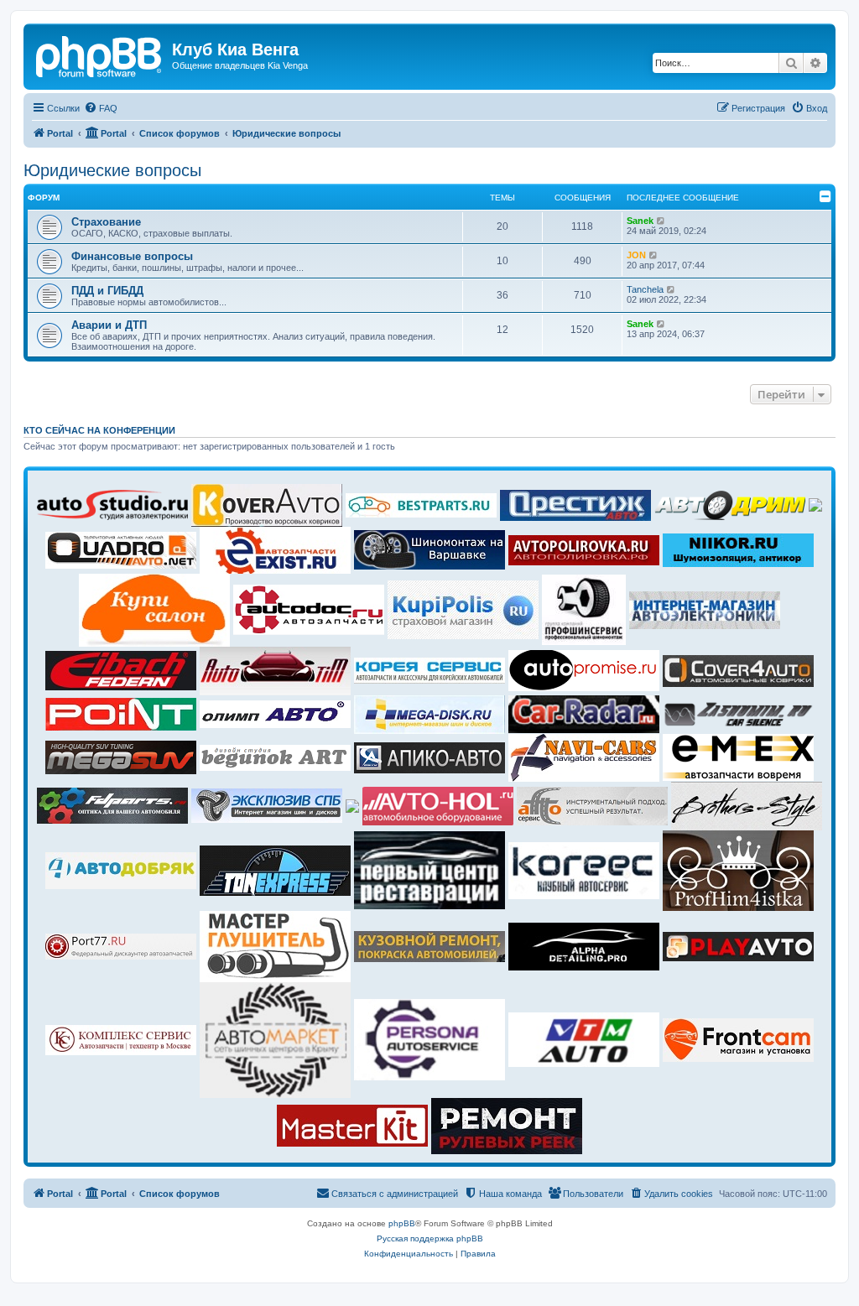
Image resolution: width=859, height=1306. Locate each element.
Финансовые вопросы (132, 256)
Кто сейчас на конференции (99, 430)
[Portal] (100, 54)
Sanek (640, 221)
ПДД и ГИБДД (107, 290)
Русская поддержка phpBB (430, 1238)
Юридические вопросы (112, 170)
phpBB (401, 1223)
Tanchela (645, 289)
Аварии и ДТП (109, 325)
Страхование (106, 222)
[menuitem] (100, 108)
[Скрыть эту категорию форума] (825, 196)
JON (636, 255)
